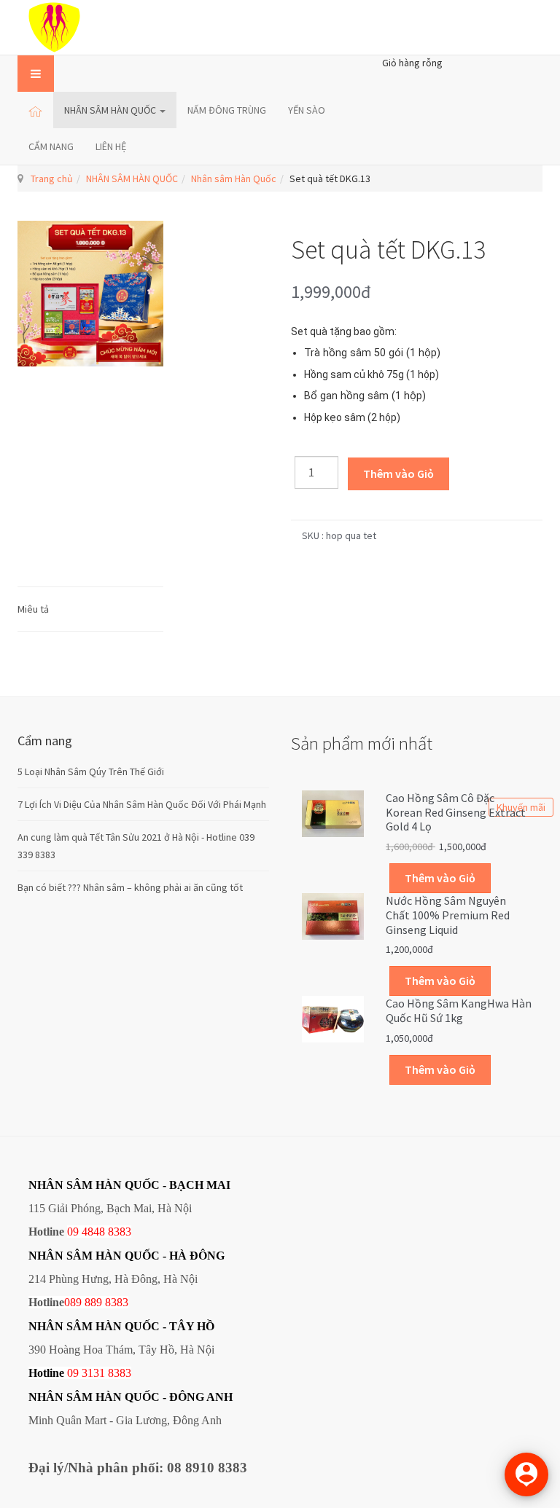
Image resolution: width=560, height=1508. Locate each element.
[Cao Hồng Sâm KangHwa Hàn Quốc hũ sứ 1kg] (333, 1018)
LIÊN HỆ (111, 146)
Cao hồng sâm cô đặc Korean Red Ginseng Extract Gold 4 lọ (456, 812)
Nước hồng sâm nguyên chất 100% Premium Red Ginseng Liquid (448, 915)
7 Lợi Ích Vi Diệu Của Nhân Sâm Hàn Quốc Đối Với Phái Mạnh (142, 804)
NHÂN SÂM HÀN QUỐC (111, 110)
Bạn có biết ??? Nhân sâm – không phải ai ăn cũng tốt (130, 887)
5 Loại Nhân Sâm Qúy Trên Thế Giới (91, 771)
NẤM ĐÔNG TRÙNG (226, 110)
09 (73, 1373)
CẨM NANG (51, 146)
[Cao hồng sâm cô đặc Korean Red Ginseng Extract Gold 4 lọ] (333, 812)
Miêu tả (33, 609)
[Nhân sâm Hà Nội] (54, 27)
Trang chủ (52, 178)
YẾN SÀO (306, 110)
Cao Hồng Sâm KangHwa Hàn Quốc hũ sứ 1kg (459, 1010)
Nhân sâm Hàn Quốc (233, 178)
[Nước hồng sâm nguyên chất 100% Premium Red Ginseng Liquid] (333, 915)
